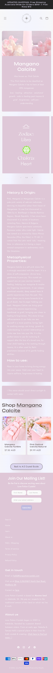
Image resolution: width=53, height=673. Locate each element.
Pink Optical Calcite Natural (38, 445)
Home (7, 525)
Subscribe (26, 507)
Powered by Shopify (37, 668)
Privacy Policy (11, 554)
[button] (5, 18)
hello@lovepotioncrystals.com (26, 575)
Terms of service (12, 548)
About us (8, 537)
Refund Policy (11, 560)
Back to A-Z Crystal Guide (26, 466)
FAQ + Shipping (12, 543)
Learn (7, 531)
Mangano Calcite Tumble (13, 445)
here (17, 590)
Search (8, 519)
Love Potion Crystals (23, 668)
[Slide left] (21, 177)
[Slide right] (32, 177)
